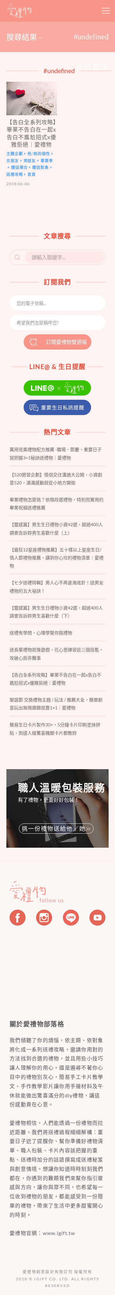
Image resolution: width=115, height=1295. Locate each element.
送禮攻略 (14, 174)
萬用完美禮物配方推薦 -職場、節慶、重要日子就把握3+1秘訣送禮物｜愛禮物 (56, 453)
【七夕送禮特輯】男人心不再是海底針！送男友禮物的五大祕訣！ (56, 586)
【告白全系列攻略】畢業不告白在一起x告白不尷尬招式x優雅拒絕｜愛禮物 (55, 678)
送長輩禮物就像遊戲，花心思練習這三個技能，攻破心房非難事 (56, 653)
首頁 (31, 174)
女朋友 (12, 160)
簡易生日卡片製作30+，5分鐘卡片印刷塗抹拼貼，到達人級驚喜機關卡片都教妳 (55, 728)
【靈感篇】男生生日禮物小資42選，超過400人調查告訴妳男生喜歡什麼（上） (56, 528)
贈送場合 (19, 167)
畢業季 (47, 160)
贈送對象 (40, 167)
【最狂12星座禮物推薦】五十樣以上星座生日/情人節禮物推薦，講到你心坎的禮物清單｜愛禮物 (56, 557)
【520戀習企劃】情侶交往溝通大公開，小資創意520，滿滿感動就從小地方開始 (56, 478)
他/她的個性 (38, 153)
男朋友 (30, 160)
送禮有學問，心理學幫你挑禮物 (41, 632)
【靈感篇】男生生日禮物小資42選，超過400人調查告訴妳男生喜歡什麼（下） (56, 611)
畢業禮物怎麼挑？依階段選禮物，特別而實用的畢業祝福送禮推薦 (56, 503)
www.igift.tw (59, 1233)
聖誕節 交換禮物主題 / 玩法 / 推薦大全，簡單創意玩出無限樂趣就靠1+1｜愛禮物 (56, 703)
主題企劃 (14, 153)
